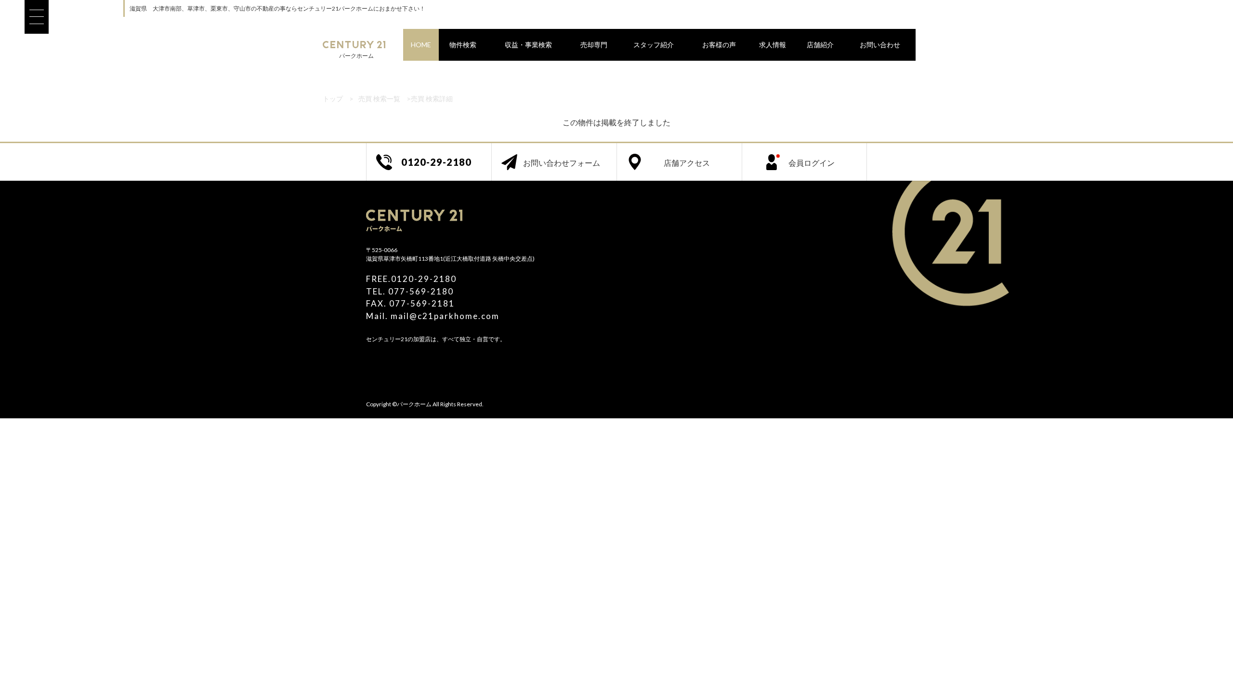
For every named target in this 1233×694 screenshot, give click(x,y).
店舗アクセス (687, 162)
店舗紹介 (820, 44)
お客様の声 (719, 44)
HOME (421, 44)
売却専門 (593, 44)
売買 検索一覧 (379, 98)
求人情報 (772, 44)
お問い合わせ (880, 44)
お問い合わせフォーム (561, 162)
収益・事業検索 (528, 44)
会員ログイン (811, 162)
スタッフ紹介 (653, 44)
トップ (333, 98)
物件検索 (462, 44)
